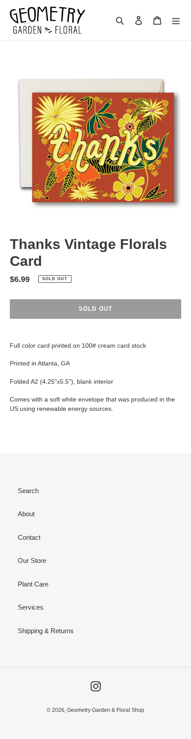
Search (28, 490)
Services (31, 607)
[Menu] (176, 20)
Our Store (32, 560)
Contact (29, 537)
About (26, 514)
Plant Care (33, 584)
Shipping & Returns (46, 631)
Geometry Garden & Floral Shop (105, 710)
